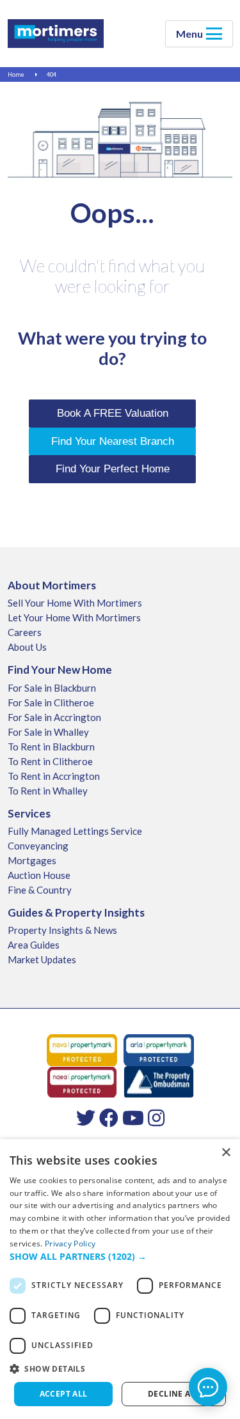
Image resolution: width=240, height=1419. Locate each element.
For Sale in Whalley (48, 732)
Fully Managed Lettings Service (75, 831)
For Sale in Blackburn (52, 688)
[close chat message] (217, 1263)
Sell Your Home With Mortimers (75, 603)
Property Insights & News (62, 930)
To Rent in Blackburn (51, 746)
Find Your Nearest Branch (112, 441)
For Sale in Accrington (54, 717)
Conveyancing (38, 845)
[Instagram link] (156, 1117)
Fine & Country (40, 890)
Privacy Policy (70, 1243)
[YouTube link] (133, 1117)
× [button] (225, 1153)
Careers (25, 632)
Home (16, 74)
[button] (120, 1256)
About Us (27, 647)
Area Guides (34, 944)
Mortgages (32, 860)
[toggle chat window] (208, 1387)
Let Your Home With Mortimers (74, 617)
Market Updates (42, 959)
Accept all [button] (64, 1393)
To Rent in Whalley (48, 790)
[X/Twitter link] (85, 1117)
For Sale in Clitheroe (51, 702)
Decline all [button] (174, 1393)
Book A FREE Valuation (112, 413)
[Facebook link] (108, 1117)
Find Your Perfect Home (113, 469)
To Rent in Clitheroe (50, 761)
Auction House (39, 875)
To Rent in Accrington (54, 776)
